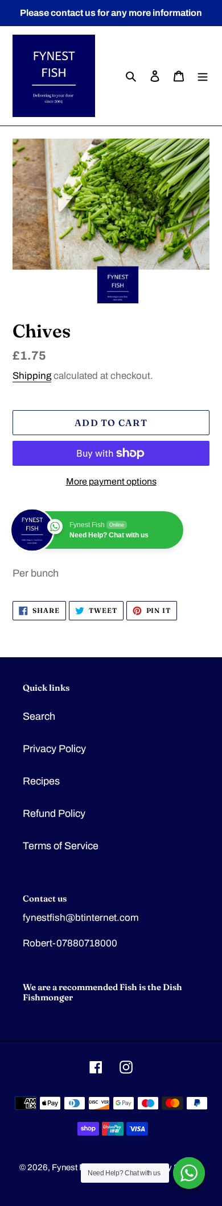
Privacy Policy (54, 748)
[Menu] (203, 75)
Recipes (41, 781)
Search (39, 716)
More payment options (111, 481)
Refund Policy (54, 813)
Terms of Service (60, 846)
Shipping (32, 375)
